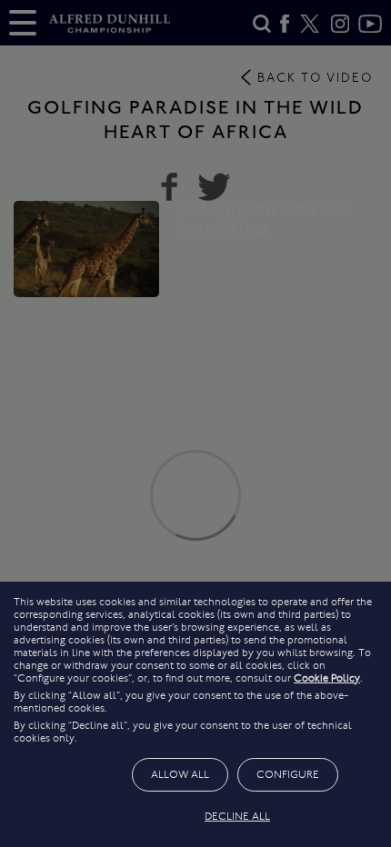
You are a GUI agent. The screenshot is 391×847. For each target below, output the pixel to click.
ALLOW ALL (180, 774)
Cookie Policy (327, 678)
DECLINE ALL (237, 816)
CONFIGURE (287, 774)
